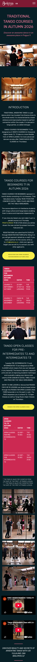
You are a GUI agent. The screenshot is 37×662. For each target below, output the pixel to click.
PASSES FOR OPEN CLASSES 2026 (18, 407)
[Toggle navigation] (34, 3)
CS (17, 4)
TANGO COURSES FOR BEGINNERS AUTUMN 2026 (8, 274)
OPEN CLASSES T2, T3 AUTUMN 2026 (7, 423)
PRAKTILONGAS (7, 223)
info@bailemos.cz (12, 242)
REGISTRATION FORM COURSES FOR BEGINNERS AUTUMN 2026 (18, 255)
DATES (19, 280)
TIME (28, 280)
